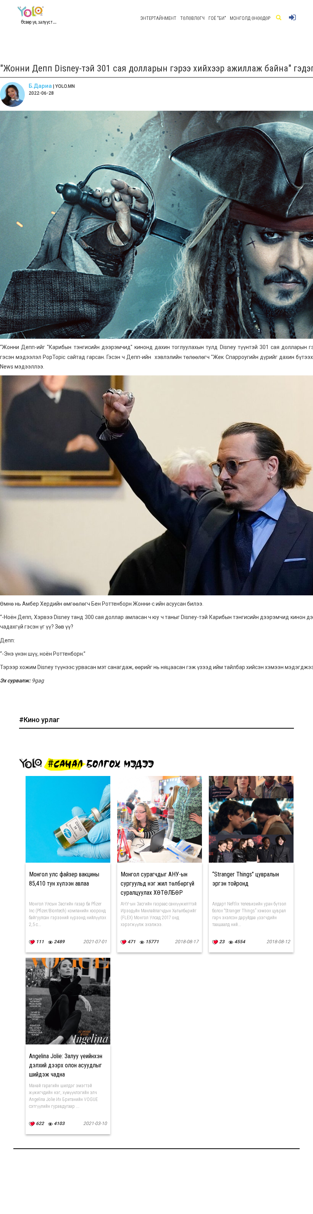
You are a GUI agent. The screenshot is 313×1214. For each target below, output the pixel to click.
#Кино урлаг (39, 720)
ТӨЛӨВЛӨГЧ (192, 18)
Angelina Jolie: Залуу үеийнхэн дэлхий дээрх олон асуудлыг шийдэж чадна (65, 1065)
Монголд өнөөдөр (250, 18)
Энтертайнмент (158, 18)
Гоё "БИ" (217, 18)
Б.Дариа (40, 85)
